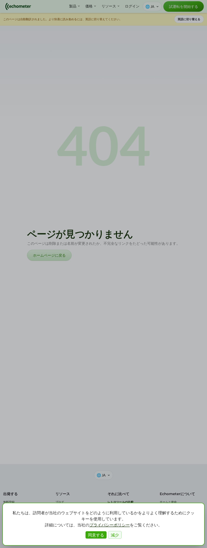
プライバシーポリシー (109, 524)
